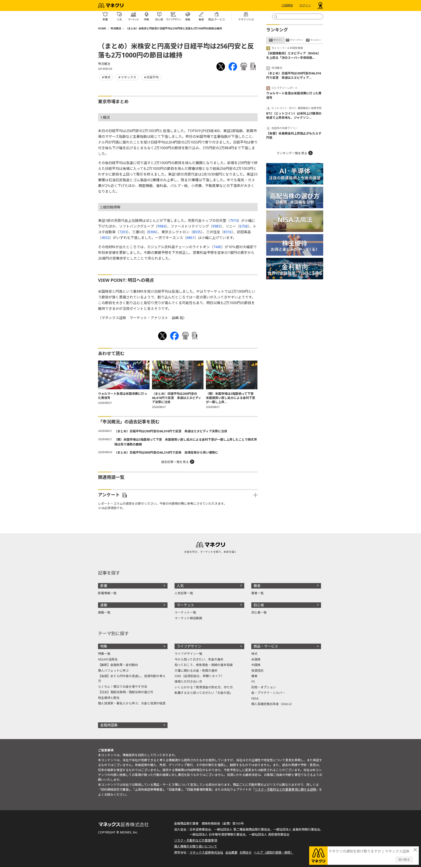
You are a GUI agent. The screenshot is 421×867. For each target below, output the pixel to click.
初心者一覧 (259, 612)
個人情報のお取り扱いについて (195, 846)
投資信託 (257, 670)
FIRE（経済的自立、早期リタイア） (199, 676)
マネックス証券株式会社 (206, 852)
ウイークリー (296, 39)
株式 (107, 77)
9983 (216, 226)
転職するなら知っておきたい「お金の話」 (204, 693)
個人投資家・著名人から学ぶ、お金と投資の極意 (132, 703)
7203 (123, 232)
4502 (105, 237)
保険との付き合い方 (188, 681)
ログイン (305, 5)
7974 (234, 220)
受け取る (404, 860)
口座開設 (287, 5)
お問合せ (245, 852)
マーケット (185, 605)
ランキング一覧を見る (292, 153)
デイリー (277, 39)
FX (253, 681)
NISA (255, 698)
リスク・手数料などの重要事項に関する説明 (285, 789)
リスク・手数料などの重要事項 (195, 840)
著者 (256, 585)
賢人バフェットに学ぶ (113, 670)
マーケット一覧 (185, 612)
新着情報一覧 (107, 593)
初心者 (258, 605)
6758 (244, 226)
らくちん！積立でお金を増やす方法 (122, 686)
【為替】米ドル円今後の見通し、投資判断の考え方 (132, 678)
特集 (103, 646)
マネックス (128, 77)
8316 (228, 232)
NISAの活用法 (108, 659)
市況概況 (116, 28)
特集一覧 (104, 654)
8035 (197, 232)
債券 (254, 676)
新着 (103, 585)
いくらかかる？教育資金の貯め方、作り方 (204, 687)
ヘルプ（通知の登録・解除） (274, 852)
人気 (180, 585)
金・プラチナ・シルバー (268, 693)
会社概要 (231, 852)
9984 (161, 226)
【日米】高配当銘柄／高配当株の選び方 (125, 692)
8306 (152, 232)
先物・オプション (263, 687)
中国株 (255, 665)
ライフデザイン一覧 (188, 654)
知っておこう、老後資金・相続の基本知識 (204, 665)
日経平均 (152, 77)
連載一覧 (104, 612)
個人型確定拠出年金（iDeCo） (272, 704)
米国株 (255, 659)
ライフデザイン (189, 646)
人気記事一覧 (184, 593)
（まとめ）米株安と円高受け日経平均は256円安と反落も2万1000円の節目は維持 (173, 28)
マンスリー (315, 39)
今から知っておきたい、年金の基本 (199, 659)
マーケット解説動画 (188, 618)
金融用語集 (109, 725)
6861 (190, 237)
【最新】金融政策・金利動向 (118, 665)
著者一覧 (257, 593)
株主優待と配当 (109, 698)
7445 (217, 246)
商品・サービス (265, 646)
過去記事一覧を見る (175, 462)
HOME (102, 28)
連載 (103, 605)
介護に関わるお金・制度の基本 (196, 670)
